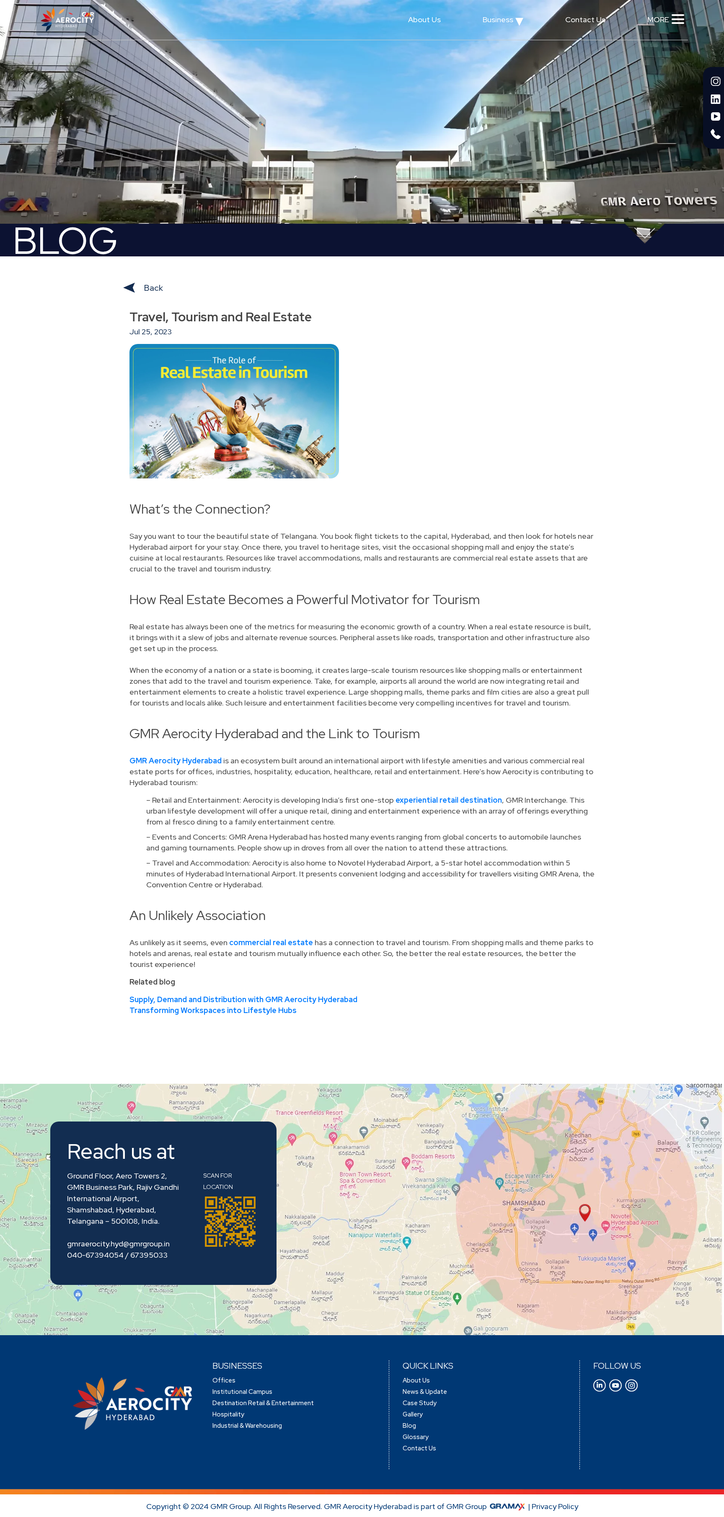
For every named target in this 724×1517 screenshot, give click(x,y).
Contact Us (585, 19)
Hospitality (228, 1414)
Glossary (416, 1437)
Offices (223, 1380)
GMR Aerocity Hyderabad (175, 760)
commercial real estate (271, 942)
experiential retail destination (449, 800)
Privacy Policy (555, 1506)
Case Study (420, 1403)
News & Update (425, 1392)
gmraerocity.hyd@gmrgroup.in (118, 1243)
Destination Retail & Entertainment (263, 1403)
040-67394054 (95, 1255)
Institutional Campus (242, 1392)
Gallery (413, 1414)
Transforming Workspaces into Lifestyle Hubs (213, 1010)
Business (503, 21)
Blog (409, 1425)
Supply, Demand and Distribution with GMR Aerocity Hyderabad (243, 999)
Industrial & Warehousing (247, 1425)
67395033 (149, 1255)
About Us (424, 19)
